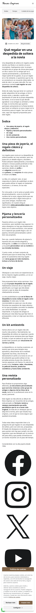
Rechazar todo (10, 602)
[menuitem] (6, 11)
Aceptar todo (25, 602)
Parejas (14, 11)
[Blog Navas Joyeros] (10, 3)
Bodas (6, 11)
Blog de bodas (25, 43)
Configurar (17, 608)
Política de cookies (14, 597)
